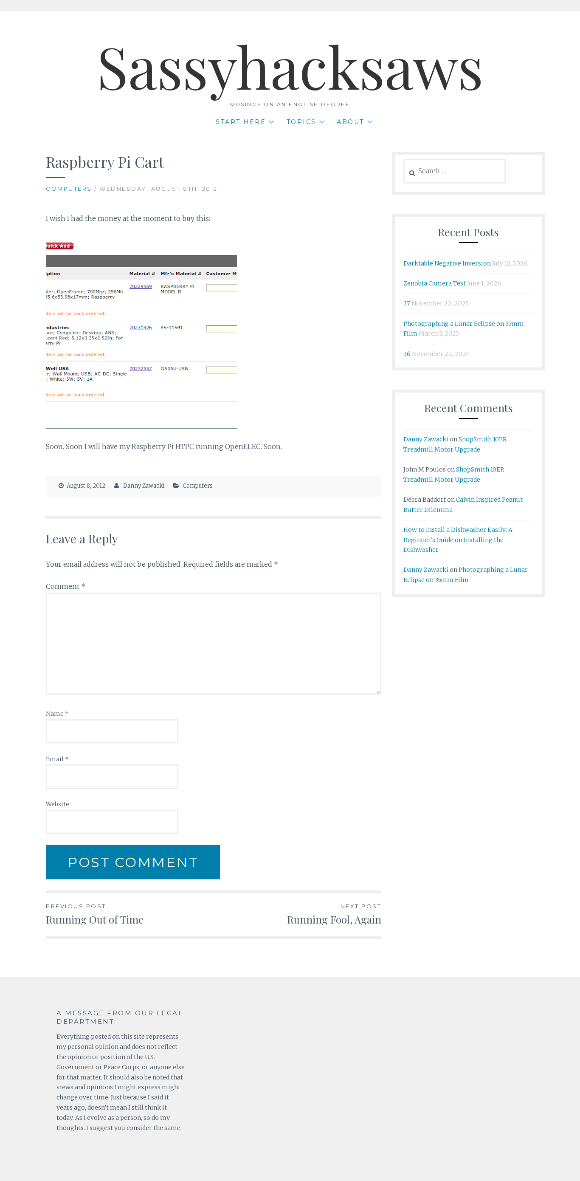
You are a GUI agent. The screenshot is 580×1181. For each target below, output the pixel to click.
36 (407, 354)
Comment (65, 586)
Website (57, 804)
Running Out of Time (95, 914)
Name (57, 714)
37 (406, 303)
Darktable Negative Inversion (447, 263)
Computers (69, 188)
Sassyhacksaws (290, 65)
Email (57, 759)
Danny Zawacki (143, 485)
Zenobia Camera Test (434, 283)
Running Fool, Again (334, 914)
